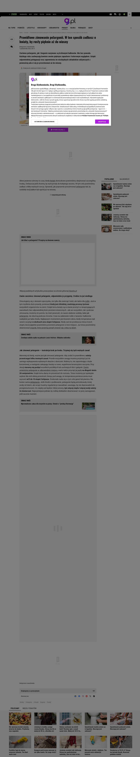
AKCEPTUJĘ (102, 122)
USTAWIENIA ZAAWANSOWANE (44, 121)
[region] (70, 101)
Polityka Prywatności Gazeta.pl (92, 115)
